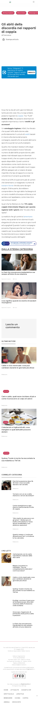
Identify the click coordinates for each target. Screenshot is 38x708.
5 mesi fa (8, 279)
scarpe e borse (7, 186)
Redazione (4, 374)
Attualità (15, 690)
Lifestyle (20, 694)
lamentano (28, 217)
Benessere (8, 698)
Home (6, 690)
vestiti (27, 134)
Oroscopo (16, 702)
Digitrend (29, 669)
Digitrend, (4, 279)
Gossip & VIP (26, 690)
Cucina (17, 698)
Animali (7, 702)
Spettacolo (9, 694)
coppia (20, 116)
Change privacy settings (19, 686)
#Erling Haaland (8, 13)
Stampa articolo (12, 39)
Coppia (25, 698)
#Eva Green (21, 13)
